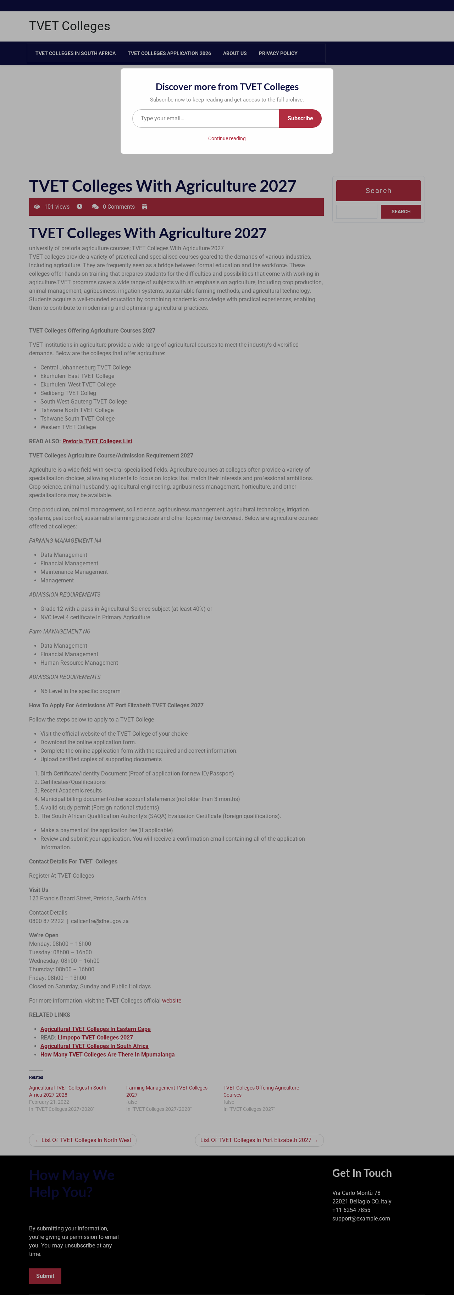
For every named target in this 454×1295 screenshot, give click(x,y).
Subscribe (300, 118)
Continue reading (227, 138)
